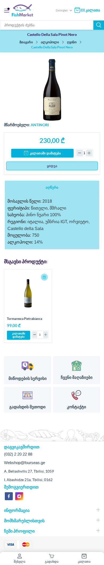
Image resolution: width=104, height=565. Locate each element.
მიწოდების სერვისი (28, 378)
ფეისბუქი (9, 496)
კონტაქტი (76, 407)
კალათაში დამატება (45, 153)
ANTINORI (40, 125)
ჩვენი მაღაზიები (77, 377)
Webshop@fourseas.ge (24, 463)
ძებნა (98, 25)
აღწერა (52, 187)
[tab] (52, 187)
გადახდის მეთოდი (27, 407)
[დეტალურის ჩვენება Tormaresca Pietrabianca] (28, 293)
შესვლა (19, 561)
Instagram (19, 496)
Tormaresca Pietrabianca (24, 318)
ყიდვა (52, 166)
